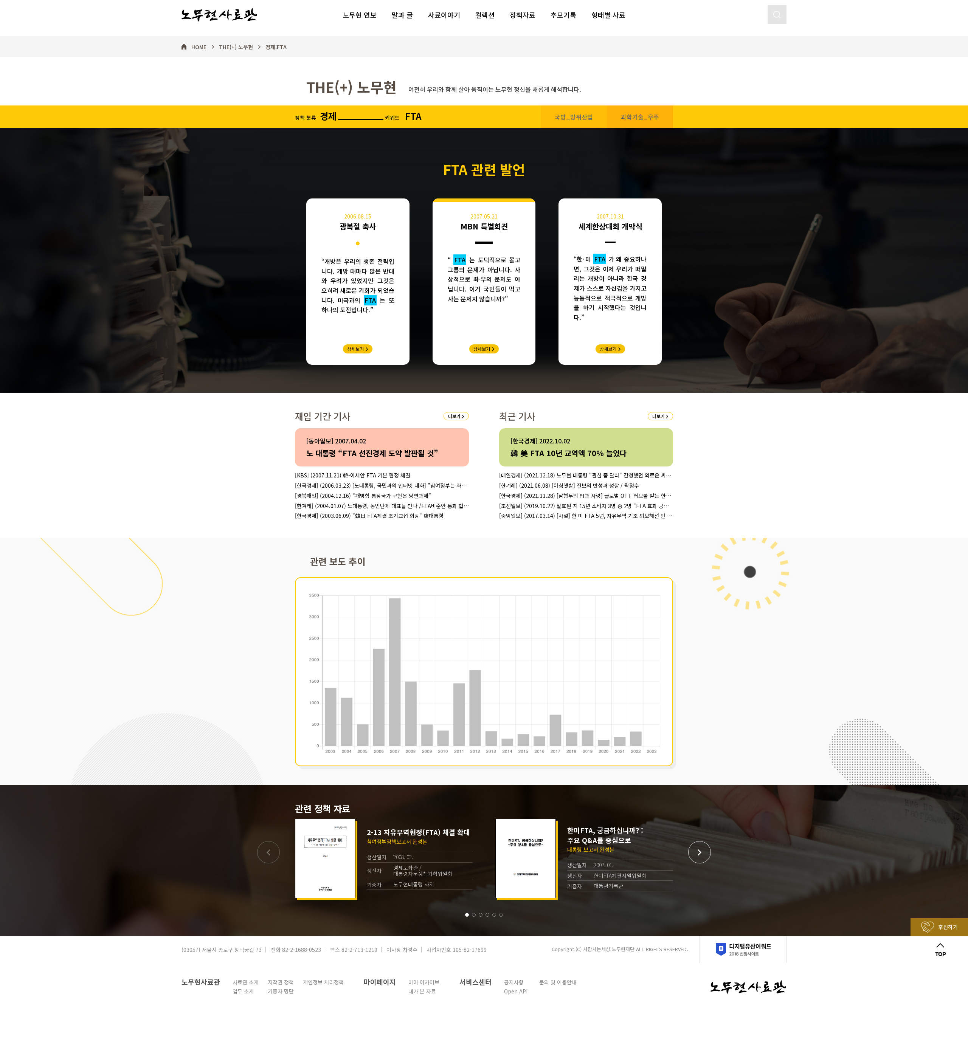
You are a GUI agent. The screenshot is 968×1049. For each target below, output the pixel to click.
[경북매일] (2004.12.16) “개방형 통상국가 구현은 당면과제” (363, 496)
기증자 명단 (281, 991)
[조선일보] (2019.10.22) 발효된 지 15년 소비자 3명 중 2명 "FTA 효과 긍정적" (584, 506)
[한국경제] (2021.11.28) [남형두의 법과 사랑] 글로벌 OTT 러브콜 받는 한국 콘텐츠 (585, 496)
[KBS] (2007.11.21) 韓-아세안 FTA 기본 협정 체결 (352, 475)
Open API (515, 991)
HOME (198, 47)
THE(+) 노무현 (236, 47)
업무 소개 (243, 991)
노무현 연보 (360, 15)
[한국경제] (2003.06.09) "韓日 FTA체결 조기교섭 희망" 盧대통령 (369, 516)
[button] (467, 915)
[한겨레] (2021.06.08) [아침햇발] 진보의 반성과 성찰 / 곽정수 (569, 485)
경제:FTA (276, 47)
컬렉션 (485, 15)
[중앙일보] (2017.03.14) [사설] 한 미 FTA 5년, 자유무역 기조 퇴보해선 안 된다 (585, 516)
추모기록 (563, 15)
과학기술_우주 (640, 116)
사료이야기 (444, 15)
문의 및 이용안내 (558, 982)
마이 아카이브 (423, 982)
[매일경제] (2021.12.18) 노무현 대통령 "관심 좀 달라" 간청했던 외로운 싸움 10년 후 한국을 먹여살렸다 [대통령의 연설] (585, 475)
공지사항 (514, 982)
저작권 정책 (281, 982)
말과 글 (402, 15)
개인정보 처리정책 (323, 982)
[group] (384, 858)
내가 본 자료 (422, 991)
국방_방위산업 (574, 116)
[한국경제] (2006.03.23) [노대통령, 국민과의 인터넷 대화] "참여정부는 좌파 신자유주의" (380, 485)
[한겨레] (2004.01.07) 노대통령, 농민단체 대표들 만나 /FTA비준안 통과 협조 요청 (381, 506)
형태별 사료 (608, 15)
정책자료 (522, 15)
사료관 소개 (246, 982)
